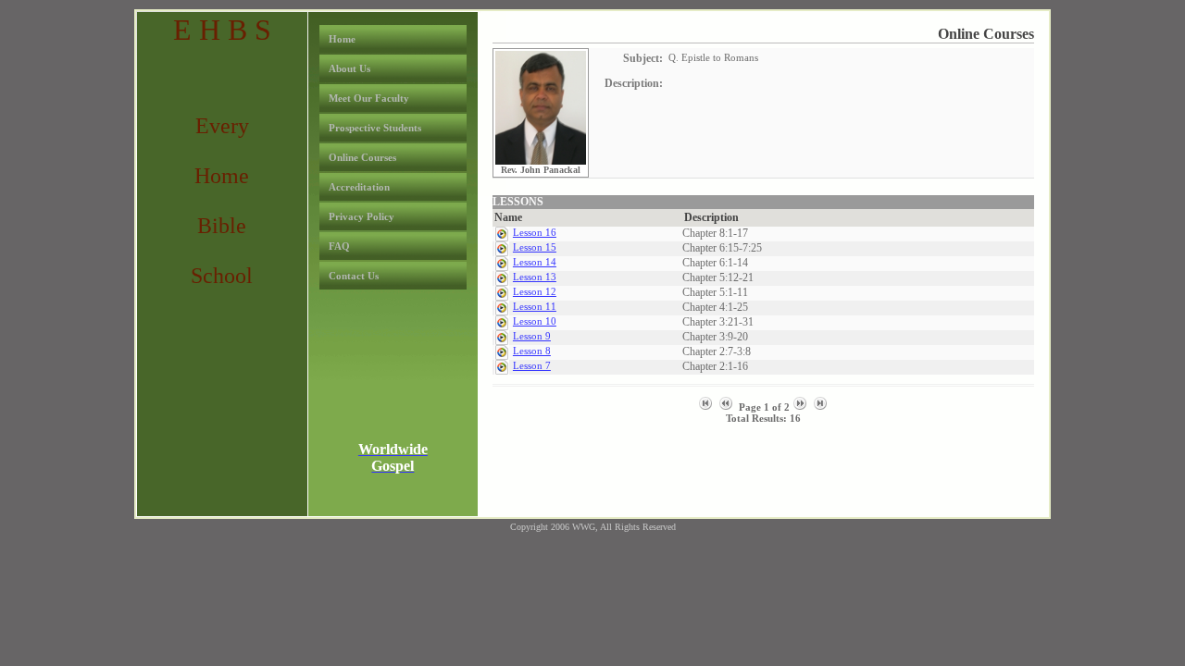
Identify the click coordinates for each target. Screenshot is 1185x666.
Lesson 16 (534, 232)
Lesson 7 (532, 365)
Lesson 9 (532, 335)
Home (342, 38)
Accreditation (359, 186)
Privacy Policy (361, 216)
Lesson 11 (534, 306)
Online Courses (362, 157)
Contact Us (354, 275)
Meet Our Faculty (369, 98)
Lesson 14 (534, 261)
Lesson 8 (532, 350)
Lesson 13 (534, 276)
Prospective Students (375, 127)
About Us (349, 68)
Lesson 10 (534, 321)
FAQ (339, 246)
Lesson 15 (534, 247)
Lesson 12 (534, 291)
